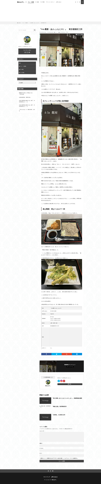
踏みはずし (20, 2)
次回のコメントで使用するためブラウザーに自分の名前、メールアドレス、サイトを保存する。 (59, 458)
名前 (41, 443)
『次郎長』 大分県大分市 (58, 414)
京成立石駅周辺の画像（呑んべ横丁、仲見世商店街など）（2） (27, 101)
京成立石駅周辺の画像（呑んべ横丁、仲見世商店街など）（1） (27, 105)
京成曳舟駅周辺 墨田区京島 (24, 97)
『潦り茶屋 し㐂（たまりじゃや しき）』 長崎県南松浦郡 (67, 398)
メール (41, 448)
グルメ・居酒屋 (31, 2)
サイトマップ (47, 476)
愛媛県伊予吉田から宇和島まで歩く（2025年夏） (26, 93)
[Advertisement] (50, 13)
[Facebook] (46, 354)
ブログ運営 (42, 2)
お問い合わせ (58, 2)
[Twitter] (56, 354)
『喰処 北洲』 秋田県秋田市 (59, 406)
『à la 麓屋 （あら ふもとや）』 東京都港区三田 (37, 22)
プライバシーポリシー (50, 2)
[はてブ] (77, 354)
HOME (19, 22)
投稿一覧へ (69, 384)
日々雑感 (37, 2)
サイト (41, 453)
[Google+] (67, 354)
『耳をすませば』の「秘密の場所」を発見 (27, 110)
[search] (34, 30)
